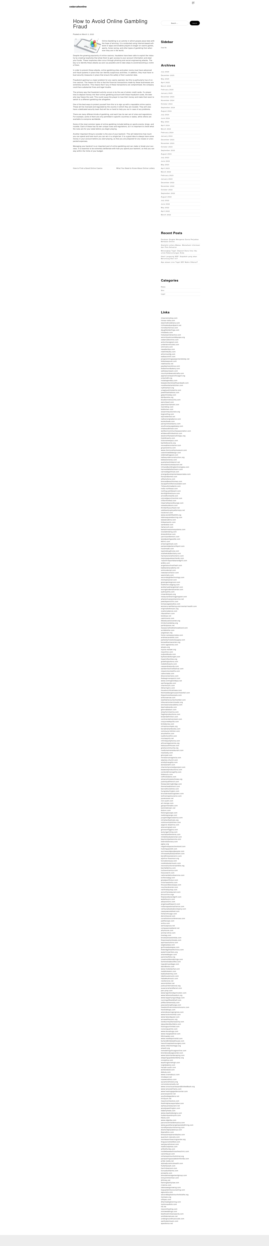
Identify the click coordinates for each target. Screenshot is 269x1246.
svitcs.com (165, 923)
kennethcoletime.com (170, 789)
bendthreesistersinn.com (171, 856)
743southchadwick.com (171, 486)
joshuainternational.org (171, 985)
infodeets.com (167, 332)
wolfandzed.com (168, 1069)
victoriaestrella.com (169, 882)
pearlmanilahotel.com (170, 404)
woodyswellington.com (170, 1108)
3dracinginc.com (168, 688)
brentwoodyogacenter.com (172, 1053)
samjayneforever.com (170, 1144)
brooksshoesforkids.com (171, 937)
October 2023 (167, 147)
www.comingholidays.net (171, 680)
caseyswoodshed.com (170, 911)
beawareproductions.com (171, 769)
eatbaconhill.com (168, 356)
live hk (164, 47)
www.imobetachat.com (170, 969)
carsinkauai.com (168, 1154)
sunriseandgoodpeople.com (172, 851)
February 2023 (167, 175)
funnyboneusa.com (169, 861)
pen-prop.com (167, 990)
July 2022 (165, 200)
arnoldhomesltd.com (169, 496)
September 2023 (168, 150)
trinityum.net (166, 1098)
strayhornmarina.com (170, 712)
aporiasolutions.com (169, 942)
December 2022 (167, 182)
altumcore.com (167, 930)
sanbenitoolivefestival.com (172, 668)
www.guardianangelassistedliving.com (177, 1125)
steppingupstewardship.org (172, 1057)
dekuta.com (166, 1072)
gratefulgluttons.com (169, 661)
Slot (162, 290)
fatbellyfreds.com (168, 1110)
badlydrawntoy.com (169, 973)
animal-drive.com (168, 933)
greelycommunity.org (169, 748)
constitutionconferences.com (173, 918)
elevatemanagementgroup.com (174, 1175)
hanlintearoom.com (169, 1168)
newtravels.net (167, 363)
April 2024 (165, 125)
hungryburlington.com (170, 791)
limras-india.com (168, 320)
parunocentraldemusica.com (173, 1122)
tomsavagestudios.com (170, 604)
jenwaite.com (166, 1173)
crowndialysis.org (168, 594)
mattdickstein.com (168, 971)
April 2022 (165, 211)
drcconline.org (167, 894)
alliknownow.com (168, 697)
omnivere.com (167, 347)
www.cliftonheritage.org (171, 1045)
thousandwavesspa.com (171, 885)
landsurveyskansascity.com (172, 1021)
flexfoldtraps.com (168, 1009)
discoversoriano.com (169, 676)
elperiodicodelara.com (170, 323)
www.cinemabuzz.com (170, 1074)
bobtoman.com (167, 409)
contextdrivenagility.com (171, 772)
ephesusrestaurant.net (170, 1105)
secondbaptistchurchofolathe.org (175, 1194)
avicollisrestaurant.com (171, 892)
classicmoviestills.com (170, 671)
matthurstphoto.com (169, 1146)
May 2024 (165, 122)
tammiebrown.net (168, 808)
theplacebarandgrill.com (171, 897)
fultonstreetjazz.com (169, 440)
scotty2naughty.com (169, 762)
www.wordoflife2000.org (171, 515)
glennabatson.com (168, 709)
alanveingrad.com (168, 827)
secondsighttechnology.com (172, 577)
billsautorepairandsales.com (173, 1134)
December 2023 (167, 140)
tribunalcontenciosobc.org (172, 702)
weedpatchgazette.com (170, 539)
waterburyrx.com (168, 899)
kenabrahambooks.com (170, 728)
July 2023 (165, 157)
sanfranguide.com (168, 683)
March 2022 (166, 215)
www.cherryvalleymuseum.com (174, 450)
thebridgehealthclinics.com (172, 949)
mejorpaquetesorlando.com (172, 558)
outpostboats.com (168, 654)
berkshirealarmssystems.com (173, 529)
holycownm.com (167, 873)
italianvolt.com (167, 527)
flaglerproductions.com (170, 714)
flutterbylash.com (168, 1166)
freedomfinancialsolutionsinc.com (175, 1007)
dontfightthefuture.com (170, 493)
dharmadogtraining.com (171, 1202)
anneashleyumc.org (169, 1019)
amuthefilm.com (167, 733)
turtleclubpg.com (168, 877)
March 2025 (166, 86)
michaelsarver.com (169, 580)
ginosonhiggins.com (169, 829)
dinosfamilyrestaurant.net (171, 464)
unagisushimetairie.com (171, 390)
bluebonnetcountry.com (171, 399)
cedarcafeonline (78, 6)
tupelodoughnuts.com (170, 551)
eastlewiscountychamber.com (173, 700)
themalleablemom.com (170, 786)
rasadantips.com (168, 349)
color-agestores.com (169, 644)
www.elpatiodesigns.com (171, 1113)
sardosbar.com (167, 524)
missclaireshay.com (169, 318)
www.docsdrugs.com (169, 1031)
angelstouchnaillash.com (171, 565)
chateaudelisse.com (169, 428)
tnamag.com (166, 935)
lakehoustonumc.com (170, 976)
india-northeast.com (169, 488)
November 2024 (167, 100)
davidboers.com (167, 966)
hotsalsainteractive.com (171, 335)
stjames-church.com (169, 760)
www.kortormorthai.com (171, 1014)
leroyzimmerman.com (170, 1178)
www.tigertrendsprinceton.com (173, 993)
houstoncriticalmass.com (171, 690)
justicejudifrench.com (170, 781)
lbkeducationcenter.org (170, 620)
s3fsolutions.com (168, 479)
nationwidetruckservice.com (172, 875)
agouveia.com (167, 1192)
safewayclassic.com (169, 371)
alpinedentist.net (168, 416)
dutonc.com (166, 810)
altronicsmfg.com (168, 354)
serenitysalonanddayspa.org (173, 337)
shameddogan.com (169, 954)
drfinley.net (165, 1180)
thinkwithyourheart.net (170, 508)
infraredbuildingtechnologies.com (175, 467)
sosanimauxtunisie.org (170, 411)
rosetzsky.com (167, 752)
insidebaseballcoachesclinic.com (175, 1151)
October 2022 (167, 190)
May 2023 (165, 165)
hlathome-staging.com (170, 584)
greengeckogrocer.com (170, 582)
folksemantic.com (168, 522)
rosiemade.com (167, 548)
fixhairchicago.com (169, 913)
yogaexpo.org (166, 632)
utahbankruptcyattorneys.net (173, 510)
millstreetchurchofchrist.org (172, 1156)
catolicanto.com (167, 618)
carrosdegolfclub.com (170, 471)
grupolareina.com (168, 447)
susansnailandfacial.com (171, 988)
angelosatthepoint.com (170, 904)
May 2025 (165, 79)
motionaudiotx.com (169, 1204)
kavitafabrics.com (168, 868)
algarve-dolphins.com (170, 824)
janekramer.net (167, 798)
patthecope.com (167, 921)
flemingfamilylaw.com (170, 1182)
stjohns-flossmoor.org (170, 858)
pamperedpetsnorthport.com (173, 546)
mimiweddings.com (169, 1211)
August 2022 (166, 197)
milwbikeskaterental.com (171, 837)
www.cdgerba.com (168, 1120)
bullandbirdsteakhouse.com (172, 1041)
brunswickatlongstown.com (172, 793)
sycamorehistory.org (169, 1082)
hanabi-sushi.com (168, 1067)
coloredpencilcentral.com (171, 498)
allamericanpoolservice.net (172, 599)
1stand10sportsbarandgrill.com (174, 560)
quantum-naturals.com (170, 1137)
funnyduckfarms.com (169, 1170)
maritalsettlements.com (170, 834)
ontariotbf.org (166, 378)
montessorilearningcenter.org (173, 1139)
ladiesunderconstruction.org (173, 457)
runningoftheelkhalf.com (171, 1000)
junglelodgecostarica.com (172, 817)
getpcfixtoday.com (168, 395)
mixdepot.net (166, 1077)
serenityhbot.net (168, 983)
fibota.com (165, 1117)
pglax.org (165, 844)
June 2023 (165, 161)
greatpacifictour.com (169, 880)
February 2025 (167, 90)
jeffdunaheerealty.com (170, 1002)
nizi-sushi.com (167, 801)
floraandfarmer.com (169, 476)
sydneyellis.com (168, 592)
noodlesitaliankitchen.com (172, 385)
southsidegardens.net (170, 1096)
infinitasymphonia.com (170, 740)
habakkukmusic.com (169, 978)
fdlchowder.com (167, 1036)
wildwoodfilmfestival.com (171, 433)
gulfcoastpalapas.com (170, 947)
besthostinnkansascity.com (172, 1214)
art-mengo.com (167, 803)
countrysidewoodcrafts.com (172, 373)
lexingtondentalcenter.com (172, 589)
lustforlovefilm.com (169, 736)
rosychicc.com (167, 652)
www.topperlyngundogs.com (173, 997)
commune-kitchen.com (170, 731)
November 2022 (167, 186)
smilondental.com (168, 570)
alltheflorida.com (168, 1149)
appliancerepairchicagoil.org (173, 375)
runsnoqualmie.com (169, 1029)
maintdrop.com (167, 407)
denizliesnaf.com (168, 916)
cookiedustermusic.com (171, 863)
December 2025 (167, 75)
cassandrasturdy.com (170, 666)
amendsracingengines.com (172, 1012)
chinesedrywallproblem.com (173, 853)
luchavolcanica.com (169, 870)
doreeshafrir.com (168, 764)
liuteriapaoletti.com (169, 849)
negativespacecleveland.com (173, 846)
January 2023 (167, 179)
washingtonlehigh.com (170, 1062)
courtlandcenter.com (169, 887)
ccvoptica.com (167, 1060)
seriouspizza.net (168, 925)
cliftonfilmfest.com (168, 500)
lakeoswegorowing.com (171, 1187)
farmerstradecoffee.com (171, 961)
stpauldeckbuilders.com (171, 1024)
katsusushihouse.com (170, 745)
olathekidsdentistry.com (171, 553)
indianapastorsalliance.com (172, 906)
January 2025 (167, 93)
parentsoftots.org (168, 957)
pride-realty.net (167, 1161)
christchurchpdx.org (169, 726)
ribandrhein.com (168, 613)
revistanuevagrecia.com (171, 757)
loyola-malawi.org (168, 649)
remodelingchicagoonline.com (173, 1050)
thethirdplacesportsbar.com (172, 1103)
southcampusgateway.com (172, 426)
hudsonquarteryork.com (171, 1115)
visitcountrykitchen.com (171, 822)
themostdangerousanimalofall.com (175, 692)
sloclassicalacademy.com (171, 704)
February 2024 (167, 132)
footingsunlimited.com (170, 1026)
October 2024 (167, 104)
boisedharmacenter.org (170, 642)
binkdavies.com (167, 724)
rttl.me (163, 1206)
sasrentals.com (167, 575)
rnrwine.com (166, 1185)
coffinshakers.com (168, 776)
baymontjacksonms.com (171, 839)
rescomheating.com (169, 1209)
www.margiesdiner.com (170, 1033)
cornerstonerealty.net (170, 1084)
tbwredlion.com (167, 1132)
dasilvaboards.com (169, 707)
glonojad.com (166, 755)
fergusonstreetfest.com (170, 1142)
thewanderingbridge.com (171, 784)
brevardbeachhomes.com (171, 481)
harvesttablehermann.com (172, 469)
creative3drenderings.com (172, 959)
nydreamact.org (167, 387)
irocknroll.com (167, 512)
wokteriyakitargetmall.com (172, 587)
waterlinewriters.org (169, 952)
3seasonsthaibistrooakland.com (174, 628)
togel (163, 294)
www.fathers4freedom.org (171, 995)
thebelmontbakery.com (170, 368)
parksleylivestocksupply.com (173, 640)
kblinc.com (165, 541)
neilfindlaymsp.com (169, 889)
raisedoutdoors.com (169, 505)
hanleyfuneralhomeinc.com (172, 556)
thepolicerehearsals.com (171, 695)
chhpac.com (166, 1199)
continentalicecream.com (171, 719)
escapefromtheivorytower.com (173, 483)
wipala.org (165, 647)
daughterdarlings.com (170, 330)
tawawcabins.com (168, 520)
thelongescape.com (169, 812)
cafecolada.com (167, 673)
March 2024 (166, 129)
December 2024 (167, 97)
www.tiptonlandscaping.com (173, 1055)
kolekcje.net (166, 616)
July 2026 (165, 72)
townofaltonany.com (169, 841)
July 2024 (165, 115)
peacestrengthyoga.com (171, 1005)
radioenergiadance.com (171, 419)
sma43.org (165, 1048)
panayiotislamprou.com (171, 423)
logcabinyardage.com (170, 964)
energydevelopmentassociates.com (176, 474)
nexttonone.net (167, 981)
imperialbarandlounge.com (172, 503)
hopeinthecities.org (169, 659)
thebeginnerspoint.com (170, 678)
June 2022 (165, 204)
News (163, 287)
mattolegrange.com (169, 815)
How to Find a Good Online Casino (87, 168)
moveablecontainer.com (171, 445)
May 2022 (165, 207)
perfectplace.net (168, 625)
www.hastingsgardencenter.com (174, 1091)
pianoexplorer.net (168, 1094)
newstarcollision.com (170, 572)
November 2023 (167, 143)
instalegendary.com (169, 380)
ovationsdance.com (169, 611)
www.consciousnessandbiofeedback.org (178, 1086)
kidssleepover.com (169, 361)
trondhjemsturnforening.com (173, 1127)
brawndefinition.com (169, 716)
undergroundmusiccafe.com (172, 1218)
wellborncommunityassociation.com (176, 431)
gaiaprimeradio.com (169, 805)
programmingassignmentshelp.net (175, 359)
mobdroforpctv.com (169, 664)
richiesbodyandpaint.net (171, 325)
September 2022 (168, 193)
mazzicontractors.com (170, 1101)
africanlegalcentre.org (170, 743)
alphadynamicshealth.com (172, 1163)
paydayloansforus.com (170, 366)
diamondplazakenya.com (171, 1129)
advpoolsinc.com (168, 901)
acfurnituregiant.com (169, 342)
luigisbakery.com (168, 1065)
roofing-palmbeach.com (171, 491)
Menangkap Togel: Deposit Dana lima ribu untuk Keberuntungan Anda (179, 252)
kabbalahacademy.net (170, 568)
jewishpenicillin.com (169, 601)
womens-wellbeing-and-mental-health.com (179, 606)
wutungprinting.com (169, 832)
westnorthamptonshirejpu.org (173, 436)
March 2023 (166, 172)
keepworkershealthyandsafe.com (175, 383)
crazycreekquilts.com (170, 721)
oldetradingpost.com (169, 455)
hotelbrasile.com (168, 438)
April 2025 (165, 82)
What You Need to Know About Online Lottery (135, 168)
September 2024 (168, 107)
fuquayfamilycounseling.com (173, 1190)
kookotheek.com (168, 421)
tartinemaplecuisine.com (171, 796)
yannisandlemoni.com (170, 536)
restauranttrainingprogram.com (174, 596)
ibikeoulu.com (167, 774)
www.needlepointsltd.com (172, 1038)
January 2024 (167, 136)
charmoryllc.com (168, 685)
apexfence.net (167, 1223)
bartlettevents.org (168, 443)
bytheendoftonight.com (170, 656)
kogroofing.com (167, 414)
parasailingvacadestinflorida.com (175, 1158)
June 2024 (165, 118)
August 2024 (166, 111)
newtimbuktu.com (168, 351)
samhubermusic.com (169, 1221)
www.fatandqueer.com (170, 1017)
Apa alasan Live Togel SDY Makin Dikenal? (179, 262)
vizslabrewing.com (169, 531)
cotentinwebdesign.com (171, 452)
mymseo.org (166, 1197)
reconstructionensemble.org (172, 865)
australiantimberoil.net (170, 462)
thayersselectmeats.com (171, 940)
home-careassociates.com (172, 635)
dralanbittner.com (168, 534)
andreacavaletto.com (170, 637)
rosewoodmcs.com (169, 1079)
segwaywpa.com (168, 945)
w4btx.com (165, 563)
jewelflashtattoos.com (170, 392)
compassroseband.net (170, 928)
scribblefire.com (167, 630)
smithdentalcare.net (169, 1216)
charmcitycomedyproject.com (173, 767)
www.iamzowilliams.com (171, 1089)
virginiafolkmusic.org (170, 608)
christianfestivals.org (170, 820)
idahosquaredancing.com (171, 517)
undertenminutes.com (170, 344)
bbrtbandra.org (167, 397)
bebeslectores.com (169, 459)
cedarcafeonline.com (170, 339)
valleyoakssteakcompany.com (173, 909)
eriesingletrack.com (169, 544)
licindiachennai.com (169, 327)
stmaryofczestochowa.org (171, 779)
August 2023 (166, 154)
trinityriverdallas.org (169, 623)
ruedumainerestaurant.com (172, 750)
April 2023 (165, 168)
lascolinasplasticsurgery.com (173, 1043)
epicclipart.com (167, 402)
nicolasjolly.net (167, 738)
